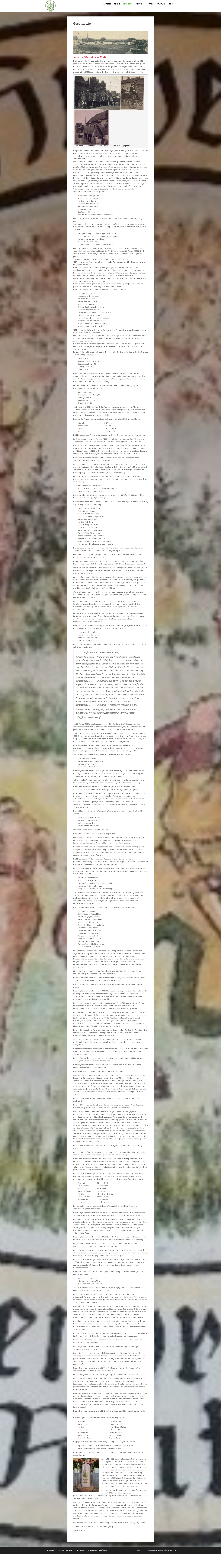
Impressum (80, 1550)
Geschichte (127, 4)
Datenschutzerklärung (97, 1550)
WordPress (172, 1550)
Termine (117, 4)
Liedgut (171, 4)
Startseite (107, 4)
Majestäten (139, 4)
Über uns (150, 4)
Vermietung (161, 4)
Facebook (51, 1550)
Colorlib (156, 1550)
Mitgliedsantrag (65, 1550)
